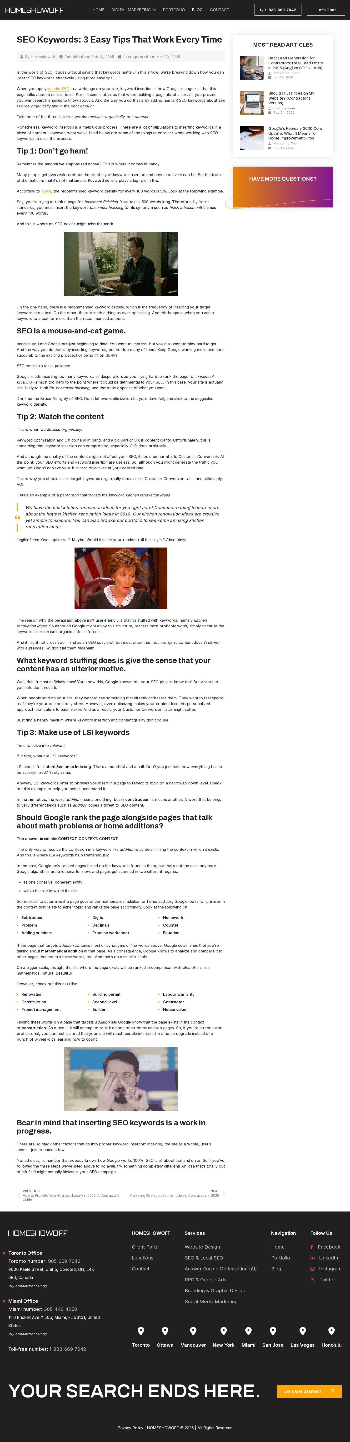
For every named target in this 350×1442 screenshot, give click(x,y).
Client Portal (146, 1247)
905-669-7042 (64, 1261)
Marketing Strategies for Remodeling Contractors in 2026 (174, 1193)
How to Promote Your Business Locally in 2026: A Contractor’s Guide (71, 1195)
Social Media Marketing (211, 1301)
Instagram (330, 1269)
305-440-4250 (60, 1309)
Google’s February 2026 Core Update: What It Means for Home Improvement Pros (295, 133)
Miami (248, 1345)
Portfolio (280, 1258)
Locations (142, 1258)
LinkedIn (328, 1258)
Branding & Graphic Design (215, 1290)
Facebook (328, 1247)
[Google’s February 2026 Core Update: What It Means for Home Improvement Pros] (252, 138)
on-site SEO (58, 88)
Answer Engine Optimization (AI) (221, 1269)
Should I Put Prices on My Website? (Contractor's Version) (291, 98)
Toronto (141, 1345)
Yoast (46, 191)
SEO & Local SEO (204, 1258)
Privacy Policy (130, 1427)
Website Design (202, 1247)
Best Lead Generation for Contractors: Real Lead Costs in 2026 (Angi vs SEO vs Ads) (295, 63)
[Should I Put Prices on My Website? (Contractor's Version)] (252, 103)
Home (278, 1247)
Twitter (326, 1280)
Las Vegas (303, 1345)
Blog (276, 1269)
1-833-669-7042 (68, 1349)
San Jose (273, 1345)
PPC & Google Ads (205, 1280)
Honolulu (332, 1345)
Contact (141, 1269)
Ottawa (165, 1345)
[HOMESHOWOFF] (34, 10)
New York (224, 1345)
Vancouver (193, 1345)
